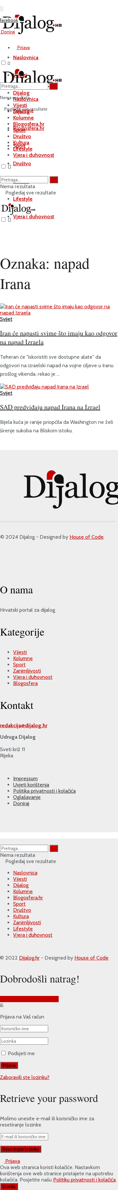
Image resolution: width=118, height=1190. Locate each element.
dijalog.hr (36, 725)
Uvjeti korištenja (31, 785)
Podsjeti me (21, 1053)
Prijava (23, 47)
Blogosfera (25, 683)
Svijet (6, 319)
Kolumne (23, 118)
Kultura (21, 142)
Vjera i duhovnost (33, 216)
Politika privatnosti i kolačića (44, 791)
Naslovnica (25, 873)
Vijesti (20, 652)
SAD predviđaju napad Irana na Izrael (50, 407)
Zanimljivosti (27, 671)
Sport (19, 130)
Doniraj (7, 31)
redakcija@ (12, 725)
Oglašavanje (27, 797)
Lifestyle (22, 199)
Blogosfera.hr (28, 128)
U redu (9, 1186)
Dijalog (21, 885)
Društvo (22, 163)
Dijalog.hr (29, 958)
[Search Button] (53, 86)
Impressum (25, 778)
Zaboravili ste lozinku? (24, 1077)
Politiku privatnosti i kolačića (84, 1180)
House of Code (86, 537)
